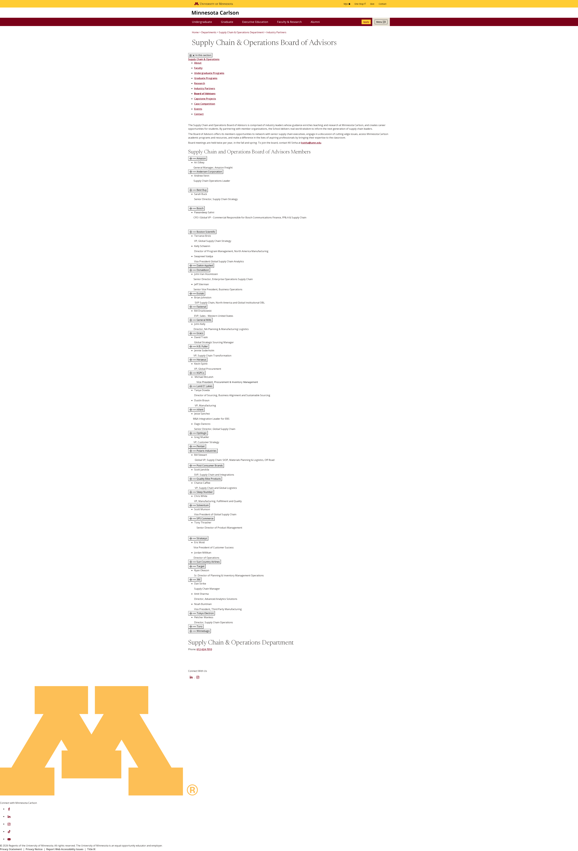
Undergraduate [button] (204, 22)
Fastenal (201, 306)
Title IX (91, 849)
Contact (382, 3)
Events (198, 109)
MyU (347, 4)
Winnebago (203, 631)
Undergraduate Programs (209, 73)
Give (372, 3)
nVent (199, 409)
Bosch (200, 208)
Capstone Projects (205, 98)
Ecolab (200, 293)
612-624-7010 (204, 649)
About (198, 63)
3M (198, 579)
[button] (381, 22)
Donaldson (202, 270)
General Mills (203, 320)
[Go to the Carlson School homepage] (215, 13)
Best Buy (201, 190)
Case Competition (204, 103)
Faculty (198, 68)
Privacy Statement (11, 849)
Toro (199, 626)
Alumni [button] (317, 22)
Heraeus (201, 359)
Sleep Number (204, 492)
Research (199, 83)
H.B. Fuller (202, 346)
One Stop (360, 4)
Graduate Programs (205, 78)
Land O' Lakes (204, 386)
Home (195, 32)
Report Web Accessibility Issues (64, 849)
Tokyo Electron (205, 613)
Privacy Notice (34, 849)
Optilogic (201, 433)
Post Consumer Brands (209, 465)
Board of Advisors (204, 93)
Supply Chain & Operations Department (241, 32)
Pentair (200, 446)
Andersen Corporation (209, 171)
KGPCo (200, 373)
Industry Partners (276, 32)
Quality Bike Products (208, 478)
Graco (199, 333)
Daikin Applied (204, 265)
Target (200, 566)
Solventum (202, 505)
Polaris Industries (206, 450)
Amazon (201, 158)
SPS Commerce (204, 518)
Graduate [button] (229, 22)
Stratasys (201, 538)
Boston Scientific (205, 231)
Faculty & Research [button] (291, 22)
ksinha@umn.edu (311, 142)
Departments (208, 32)
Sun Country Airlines (208, 561)
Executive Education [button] (257, 22)
